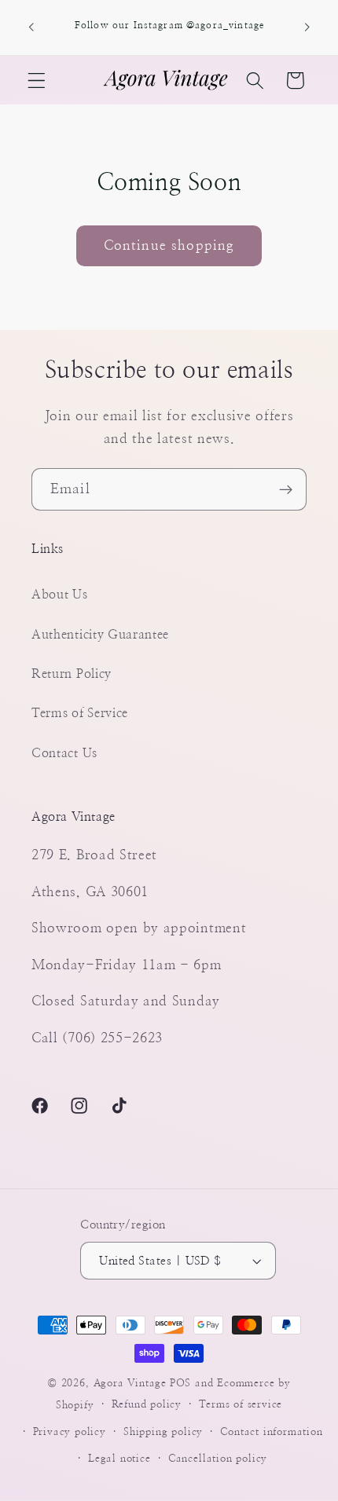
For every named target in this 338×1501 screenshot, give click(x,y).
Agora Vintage (130, 1383)
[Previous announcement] (30, 27)
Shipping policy (163, 1432)
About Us (59, 594)
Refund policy (147, 1405)
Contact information (271, 1432)
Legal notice (119, 1459)
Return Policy (71, 674)
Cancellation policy (217, 1459)
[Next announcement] (307, 27)
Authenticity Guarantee (100, 634)
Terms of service (240, 1405)
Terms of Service (79, 713)
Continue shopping (169, 245)
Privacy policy (69, 1432)
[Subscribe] (286, 489)
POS (180, 1383)
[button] (37, 80)
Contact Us (64, 753)
